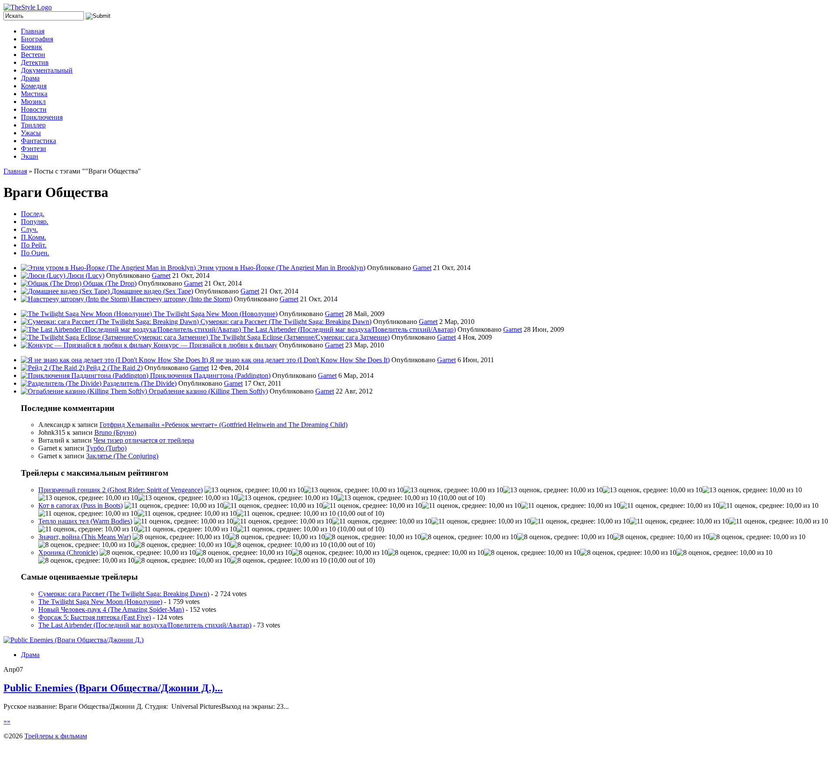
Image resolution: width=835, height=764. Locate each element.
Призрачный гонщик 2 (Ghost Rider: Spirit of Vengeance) (120, 490)
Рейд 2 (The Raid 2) (114, 367)
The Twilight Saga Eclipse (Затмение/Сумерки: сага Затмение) (300, 337)
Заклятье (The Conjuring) (122, 456)
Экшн (29, 156)
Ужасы (31, 133)
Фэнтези (33, 148)
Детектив (35, 62)
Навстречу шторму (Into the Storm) (181, 299)
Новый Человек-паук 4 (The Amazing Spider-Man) (111, 609)
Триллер (33, 125)
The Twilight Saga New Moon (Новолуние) (215, 313)
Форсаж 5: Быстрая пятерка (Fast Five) (94, 617)
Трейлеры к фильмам (55, 736)
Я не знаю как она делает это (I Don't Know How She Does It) (300, 360)
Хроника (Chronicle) (68, 552)
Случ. (29, 229)
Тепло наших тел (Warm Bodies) (85, 521)
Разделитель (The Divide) (140, 383)
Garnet (422, 267)
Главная (32, 31)
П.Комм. (33, 237)
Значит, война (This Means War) (84, 536)
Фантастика (38, 140)
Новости (34, 109)
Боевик (31, 46)
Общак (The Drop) (110, 283)
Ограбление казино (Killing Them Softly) (208, 391)
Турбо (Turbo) (106, 448)
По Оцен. (35, 253)
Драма (30, 78)
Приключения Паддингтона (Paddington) (210, 375)
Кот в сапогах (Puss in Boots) (80, 505)
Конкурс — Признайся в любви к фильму (215, 345)
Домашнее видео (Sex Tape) (152, 291)
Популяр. (34, 221)
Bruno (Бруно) (115, 432)
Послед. (32, 213)
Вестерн (33, 54)
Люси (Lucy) (85, 275)
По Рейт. (34, 245)
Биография (37, 39)
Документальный (47, 70)
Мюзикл (33, 101)
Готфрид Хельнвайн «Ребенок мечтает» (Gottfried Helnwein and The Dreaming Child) (223, 424)
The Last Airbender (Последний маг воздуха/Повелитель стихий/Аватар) (349, 329)
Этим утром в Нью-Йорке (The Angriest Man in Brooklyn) (281, 267)
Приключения (42, 117)
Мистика (34, 93)
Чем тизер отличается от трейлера (144, 440)
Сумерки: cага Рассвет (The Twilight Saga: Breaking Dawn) (285, 321)
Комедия (34, 86)
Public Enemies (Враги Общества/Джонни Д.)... (113, 688)
